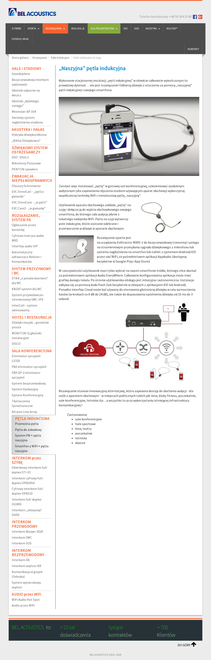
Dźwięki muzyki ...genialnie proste (30, 324)
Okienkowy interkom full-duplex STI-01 (30, 469)
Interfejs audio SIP (25, 246)
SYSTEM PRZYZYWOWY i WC (31, 270)
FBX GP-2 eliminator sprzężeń (26, 375)
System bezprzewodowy (29, 383)
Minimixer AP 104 (24, 111)
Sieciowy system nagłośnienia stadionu (27, 119)
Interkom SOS (22, 543)
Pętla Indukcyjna (60, 57)
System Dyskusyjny (25, 389)
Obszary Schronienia (26, 186)
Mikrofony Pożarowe (26, 163)
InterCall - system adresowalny (24, 307)
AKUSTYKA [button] (151, 28)
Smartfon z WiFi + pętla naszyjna (31, 448)
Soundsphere (21, 74)
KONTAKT (193, 49)
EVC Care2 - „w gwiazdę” (29, 208)
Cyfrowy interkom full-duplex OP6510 (28, 491)
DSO (136, 28)
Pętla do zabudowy (28, 430)
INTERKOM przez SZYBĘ (26, 460)
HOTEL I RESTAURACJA (32, 317)
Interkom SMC (22, 537)
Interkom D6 (21, 560)
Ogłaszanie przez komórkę (24, 227)
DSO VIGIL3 (20, 157)
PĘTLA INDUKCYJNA (32, 418)
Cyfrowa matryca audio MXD (28, 238)
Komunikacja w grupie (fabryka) (27, 574)
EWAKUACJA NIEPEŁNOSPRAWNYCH (32, 178)
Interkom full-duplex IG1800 (26, 501)
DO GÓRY (184, 645)
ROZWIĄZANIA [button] (54, 28)
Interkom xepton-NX (26, 566)
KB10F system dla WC (27, 289)
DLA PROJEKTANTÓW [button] (102, 28)
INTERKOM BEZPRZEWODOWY (28, 552)
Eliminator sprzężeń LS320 (26, 358)
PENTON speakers (25, 169)
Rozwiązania (40, 57)
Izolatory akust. (20, 38)
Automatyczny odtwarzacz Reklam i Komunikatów (26, 257)
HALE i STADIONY (26, 68)
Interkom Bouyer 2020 (27, 531)
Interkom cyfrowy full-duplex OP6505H (28, 480)
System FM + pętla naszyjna (28, 437)
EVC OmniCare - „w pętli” (29, 202)
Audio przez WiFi (23, 605)
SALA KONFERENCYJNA (32, 350)
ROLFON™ (171, 28)
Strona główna (20, 57)
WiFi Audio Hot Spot (26, 599)
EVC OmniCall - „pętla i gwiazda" (28, 193)
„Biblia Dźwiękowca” (26, 140)
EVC (126, 28)
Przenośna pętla (27, 424)
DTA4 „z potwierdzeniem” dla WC (30, 280)
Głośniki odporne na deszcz (26, 92)
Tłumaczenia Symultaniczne (22, 403)
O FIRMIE (16, 28)
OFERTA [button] (32, 28)
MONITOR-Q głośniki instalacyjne (26, 335)
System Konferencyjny (27, 395)
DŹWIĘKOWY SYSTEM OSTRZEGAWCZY (30, 150)
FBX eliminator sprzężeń (29, 367)
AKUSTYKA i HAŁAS (28, 129)
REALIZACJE (77, 28)
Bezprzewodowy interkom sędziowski (30, 82)
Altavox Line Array (24, 412)
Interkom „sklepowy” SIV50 (27, 512)
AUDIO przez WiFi (26, 594)
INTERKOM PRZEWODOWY (24, 524)
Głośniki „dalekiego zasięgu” (25, 103)
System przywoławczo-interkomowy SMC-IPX (28, 297)
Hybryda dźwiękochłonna (29, 134)
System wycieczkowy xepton (26, 584)
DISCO (16, 344)
